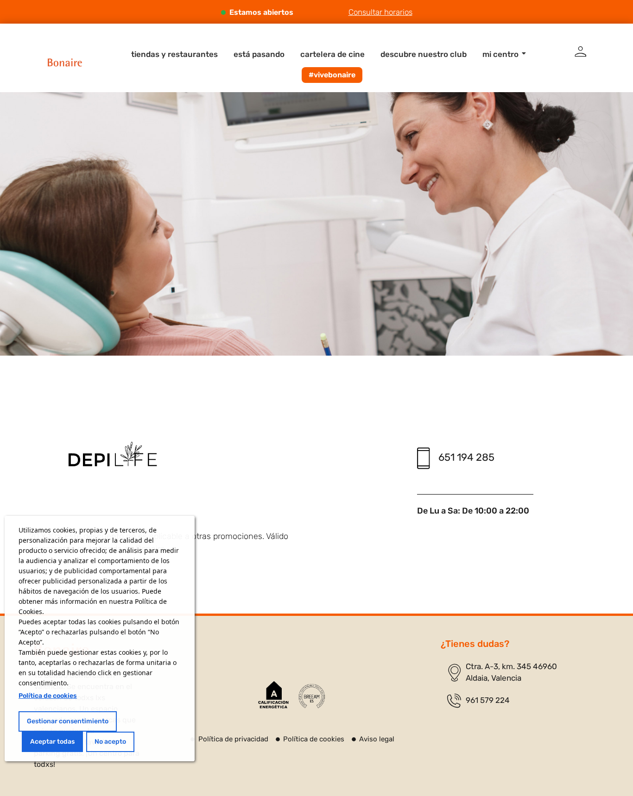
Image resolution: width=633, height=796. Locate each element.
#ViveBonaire (332, 74)
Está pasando (259, 54)
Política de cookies (48, 696)
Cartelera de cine (332, 54)
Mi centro (500, 54)
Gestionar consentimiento (67, 721)
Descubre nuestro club (423, 54)
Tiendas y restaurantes (174, 54)
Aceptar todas (52, 742)
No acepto (110, 742)
